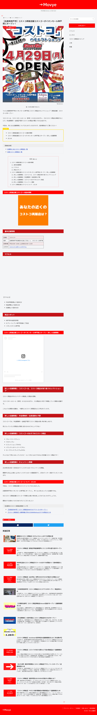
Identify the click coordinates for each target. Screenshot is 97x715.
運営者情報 (92, 708)
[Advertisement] (82, 62)
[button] (93, 19)
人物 (70, 43)
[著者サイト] (18, 525)
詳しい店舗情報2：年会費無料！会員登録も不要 (27, 177)
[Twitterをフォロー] (48, 525)
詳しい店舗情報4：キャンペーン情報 (24, 182)
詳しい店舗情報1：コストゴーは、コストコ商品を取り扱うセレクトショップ (35, 175)
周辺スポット (17, 170)
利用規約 (78, 708)
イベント (72, 31)
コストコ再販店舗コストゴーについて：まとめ (24, 184)
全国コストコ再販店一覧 (14, 152)
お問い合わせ (85, 708)
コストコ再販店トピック (9, 519)
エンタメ (72, 35)
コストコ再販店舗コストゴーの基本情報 (22, 162)
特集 (70, 47)
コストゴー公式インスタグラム (18, 247)
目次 (31, 159)
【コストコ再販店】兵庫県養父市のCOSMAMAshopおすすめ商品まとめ (29, 512)
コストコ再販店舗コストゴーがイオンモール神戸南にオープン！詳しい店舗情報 (33, 172)
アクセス (16, 167)
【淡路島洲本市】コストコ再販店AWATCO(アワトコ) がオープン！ (27, 510)
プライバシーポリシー (69, 708)
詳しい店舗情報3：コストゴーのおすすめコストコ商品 (29, 180)
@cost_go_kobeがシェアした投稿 (23, 380)
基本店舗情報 (17, 165)
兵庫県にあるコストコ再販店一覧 (17, 149)
